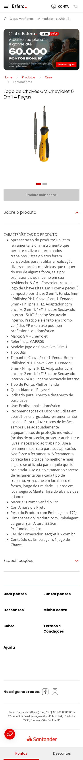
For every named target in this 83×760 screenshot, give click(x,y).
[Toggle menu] (6, 6)
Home (8, 77)
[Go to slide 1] (38, 184)
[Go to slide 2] (44, 184)
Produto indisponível (42, 195)
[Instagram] (55, 692)
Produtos (28, 77)
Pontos (21, 753)
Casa (48, 77)
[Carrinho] (76, 6)
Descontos (62, 753)
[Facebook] (45, 692)
